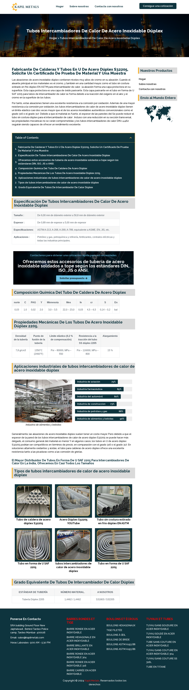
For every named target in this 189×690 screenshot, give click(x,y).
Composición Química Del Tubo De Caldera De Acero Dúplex (52, 168)
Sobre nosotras (79, 6)
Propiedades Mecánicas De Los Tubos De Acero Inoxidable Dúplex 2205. (59, 173)
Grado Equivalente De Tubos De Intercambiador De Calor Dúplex (55, 187)
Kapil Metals (92, 680)
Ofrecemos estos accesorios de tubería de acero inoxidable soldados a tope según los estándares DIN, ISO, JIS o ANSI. (68, 162)
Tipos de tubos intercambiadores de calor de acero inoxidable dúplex (58, 182)
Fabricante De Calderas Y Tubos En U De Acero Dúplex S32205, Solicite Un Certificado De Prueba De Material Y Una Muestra (73, 149)
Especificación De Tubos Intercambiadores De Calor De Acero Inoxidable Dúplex (64, 155)
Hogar (60, 6)
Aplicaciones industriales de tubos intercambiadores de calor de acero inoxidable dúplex (70, 177)
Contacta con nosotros (109, 6)
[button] (130, 138)
